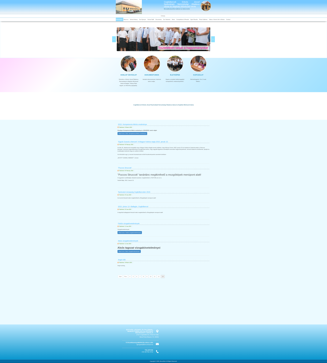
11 (154, 276)
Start (120, 276)
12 (158, 276)
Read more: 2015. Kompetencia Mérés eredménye (132, 133)
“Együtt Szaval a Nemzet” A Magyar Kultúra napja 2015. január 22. (143, 142)
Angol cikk (122, 260)
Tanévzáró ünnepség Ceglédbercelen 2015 (134, 192)
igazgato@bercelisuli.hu (145, 344)
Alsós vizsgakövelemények (128, 241)
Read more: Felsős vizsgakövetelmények (130, 232)
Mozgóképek (143, 198)
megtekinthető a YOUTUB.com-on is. (152, 177)
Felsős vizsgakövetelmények (128, 223)
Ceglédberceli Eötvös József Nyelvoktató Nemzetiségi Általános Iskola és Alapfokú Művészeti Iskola (182, 4)
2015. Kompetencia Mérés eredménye (132, 124)
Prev (125, 276)
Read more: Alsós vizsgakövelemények (129, 251)
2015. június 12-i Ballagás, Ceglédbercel (133, 206)
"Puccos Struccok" (125, 168)
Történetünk (163, 112)
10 (150, 276)
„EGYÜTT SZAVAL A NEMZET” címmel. (128, 158)
